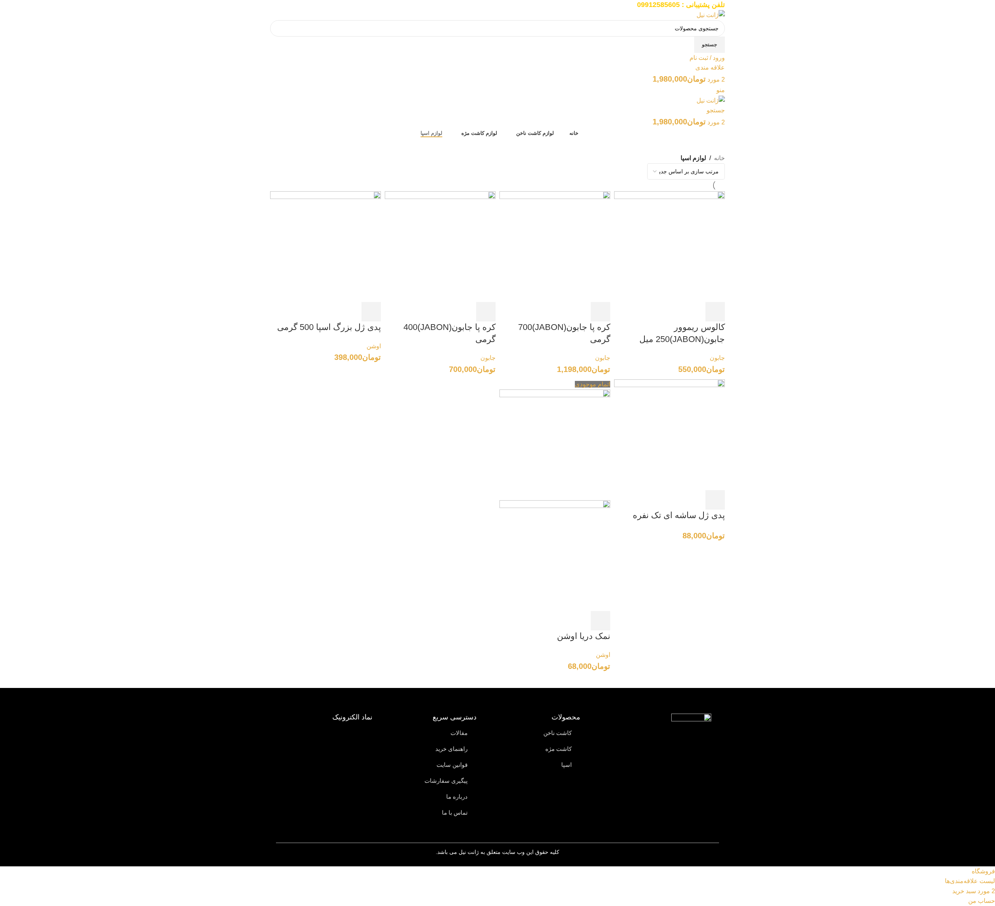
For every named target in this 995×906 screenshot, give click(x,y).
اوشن (374, 346)
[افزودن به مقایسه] (676, 311)
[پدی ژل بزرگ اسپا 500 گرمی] (325, 246)
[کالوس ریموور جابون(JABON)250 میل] (669, 246)
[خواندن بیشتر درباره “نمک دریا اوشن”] (600, 620)
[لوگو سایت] (710, 14)
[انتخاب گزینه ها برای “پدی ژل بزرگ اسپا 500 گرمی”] (371, 311)
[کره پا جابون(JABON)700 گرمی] (554, 246)
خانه (719, 158)
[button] (715, 311)
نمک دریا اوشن (583, 636)
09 (641, 5)
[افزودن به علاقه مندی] (657, 311)
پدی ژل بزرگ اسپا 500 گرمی (329, 327)
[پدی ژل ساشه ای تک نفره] (669, 434)
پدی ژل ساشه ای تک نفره (677, 515)
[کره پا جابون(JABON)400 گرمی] (440, 246)
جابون (717, 357)
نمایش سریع (695, 311)
